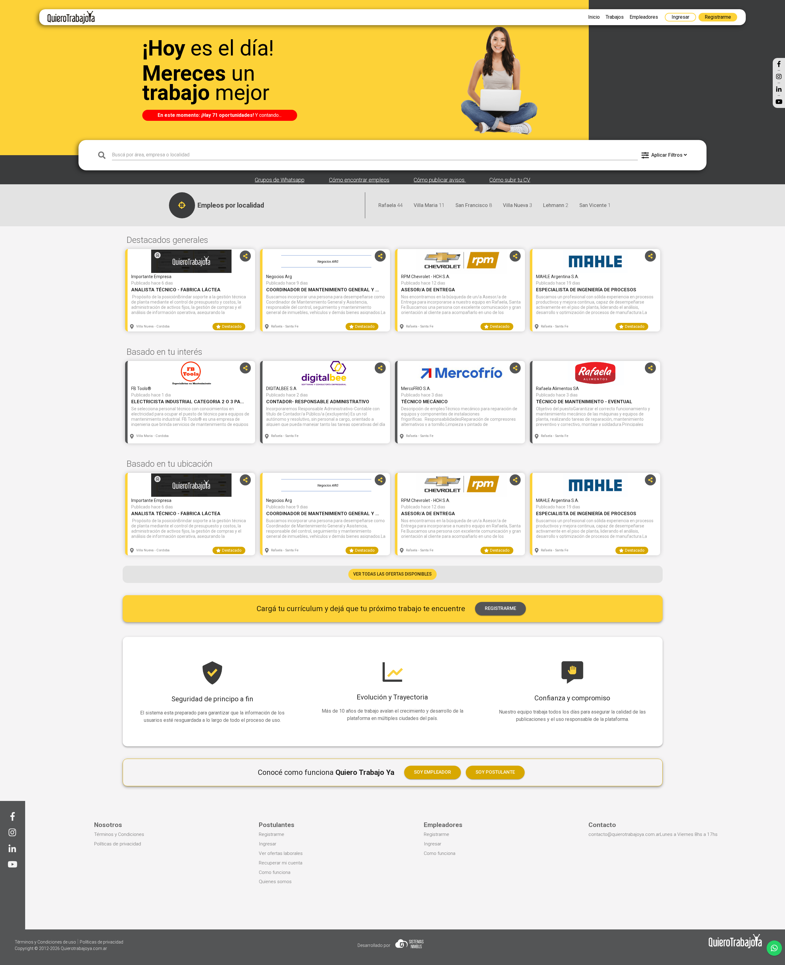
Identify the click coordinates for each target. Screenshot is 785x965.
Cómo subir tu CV (509, 180)
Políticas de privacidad (117, 844)
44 (390, 205)
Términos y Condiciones (119, 834)
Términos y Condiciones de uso (46, 942)
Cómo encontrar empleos (359, 180)
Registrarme (271, 834)
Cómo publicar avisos (440, 180)
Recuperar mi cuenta (280, 863)
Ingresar (267, 844)
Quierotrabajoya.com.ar (84, 948)
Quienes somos (275, 881)
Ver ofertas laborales (281, 853)
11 (429, 205)
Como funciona (274, 872)
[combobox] (375, 155)
